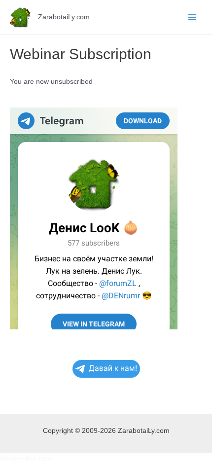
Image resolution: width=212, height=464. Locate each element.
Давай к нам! (113, 368)
